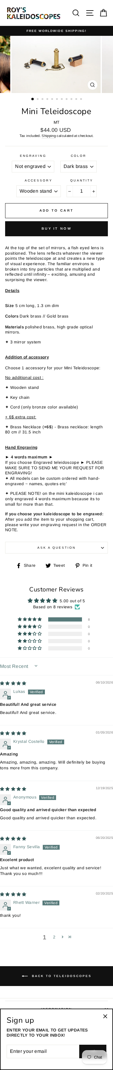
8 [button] (67, 99)
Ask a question (56, 547)
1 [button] (32, 99)
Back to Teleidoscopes (61, 976)
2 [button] (38, 99)
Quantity (81, 180)
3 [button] (43, 99)
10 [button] (76, 99)
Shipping (49, 136)
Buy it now (56, 228)
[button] (30, 619)
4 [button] (47, 99)
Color (78, 155)
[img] (13, 683)
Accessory (38, 180)
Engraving (33, 155)
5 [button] (52, 99)
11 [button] (81, 99)
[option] (56, 31)
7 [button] (62, 99)
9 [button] (72, 99)
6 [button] (57, 99)
